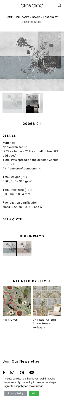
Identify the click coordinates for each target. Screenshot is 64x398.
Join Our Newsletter (21, 361)
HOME (9, 17)
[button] (12, 103)
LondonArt (50, 17)
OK (34, 393)
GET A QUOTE (12, 219)
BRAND (36, 17)
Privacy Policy (15, 393)
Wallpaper (22, 17)
